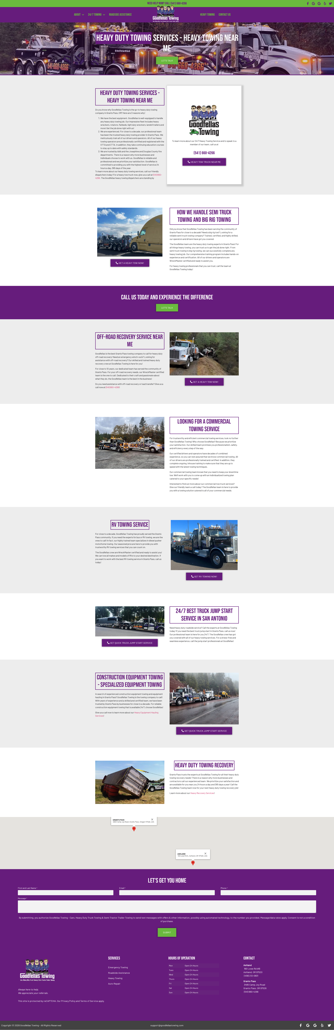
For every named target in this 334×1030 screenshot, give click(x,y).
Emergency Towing (118, 967)
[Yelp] (325, 3)
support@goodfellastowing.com (166, 1025)
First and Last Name (27, 888)
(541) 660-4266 (178, 3)
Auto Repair (114, 983)
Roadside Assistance (120, 15)
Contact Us (225, 15)
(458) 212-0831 (178, 7)
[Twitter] (330, 3)
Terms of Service (89, 1000)
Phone (224, 888)
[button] (134, 829)
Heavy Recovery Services (202, 793)
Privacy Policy (68, 1000)
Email (122, 888)
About (77, 15)
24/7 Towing (95, 15)
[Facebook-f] (308, 3)
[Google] (313, 3)
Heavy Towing (207, 15)
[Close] (152, 819)
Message (22, 898)
